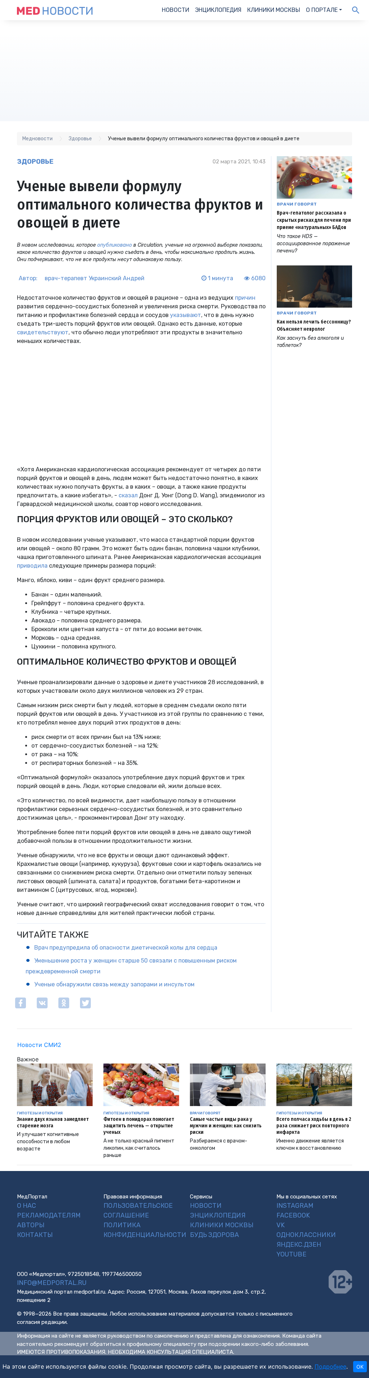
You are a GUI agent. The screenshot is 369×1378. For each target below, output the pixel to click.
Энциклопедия (218, 9)
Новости (175, 9)
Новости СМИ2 (39, 1044)
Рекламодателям (49, 1215)
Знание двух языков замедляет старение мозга (53, 1122)
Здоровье (35, 162)
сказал (128, 495)
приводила (32, 565)
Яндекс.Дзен (298, 1245)
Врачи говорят (297, 204)
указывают (185, 315)
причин (245, 297)
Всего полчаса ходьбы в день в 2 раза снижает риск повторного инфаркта (313, 1125)
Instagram (295, 1206)
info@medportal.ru (51, 1283)
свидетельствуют (42, 332)
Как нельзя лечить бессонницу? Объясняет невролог (314, 325)
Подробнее (330, 1366)
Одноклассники (306, 1235)
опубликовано (114, 245)
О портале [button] (322, 9)
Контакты (35, 1235)
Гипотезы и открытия (40, 1113)
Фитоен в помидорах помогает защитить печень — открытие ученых (138, 1125)
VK (280, 1225)
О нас (26, 1206)
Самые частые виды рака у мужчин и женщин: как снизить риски (226, 1125)
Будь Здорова (214, 1235)
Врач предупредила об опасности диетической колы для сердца (125, 947)
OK (360, 1367)
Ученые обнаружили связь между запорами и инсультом (114, 984)
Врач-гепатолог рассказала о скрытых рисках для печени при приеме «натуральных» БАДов (314, 220)
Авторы (30, 1225)
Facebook (293, 1215)
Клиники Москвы (273, 9)
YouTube (291, 1254)
